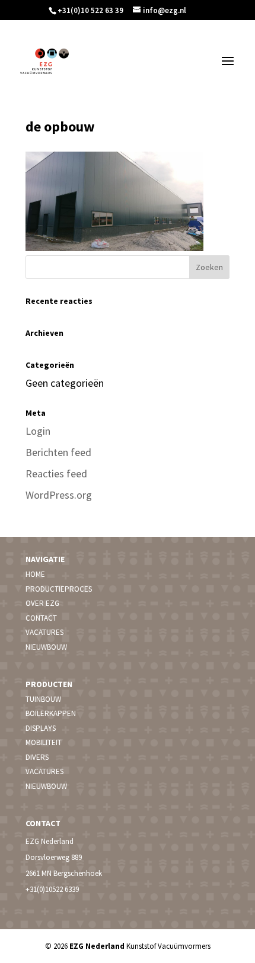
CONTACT (41, 618)
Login (38, 431)
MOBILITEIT (44, 742)
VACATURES (44, 632)
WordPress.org (59, 495)
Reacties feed (56, 473)
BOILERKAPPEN (51, 713)
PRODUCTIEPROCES (59, 589)
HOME (35, 574)
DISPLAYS (41, 728)
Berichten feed (58, 452)
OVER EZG (42, 603)
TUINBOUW (43, 699)
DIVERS (37, 757)
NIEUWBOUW (46, 647)
